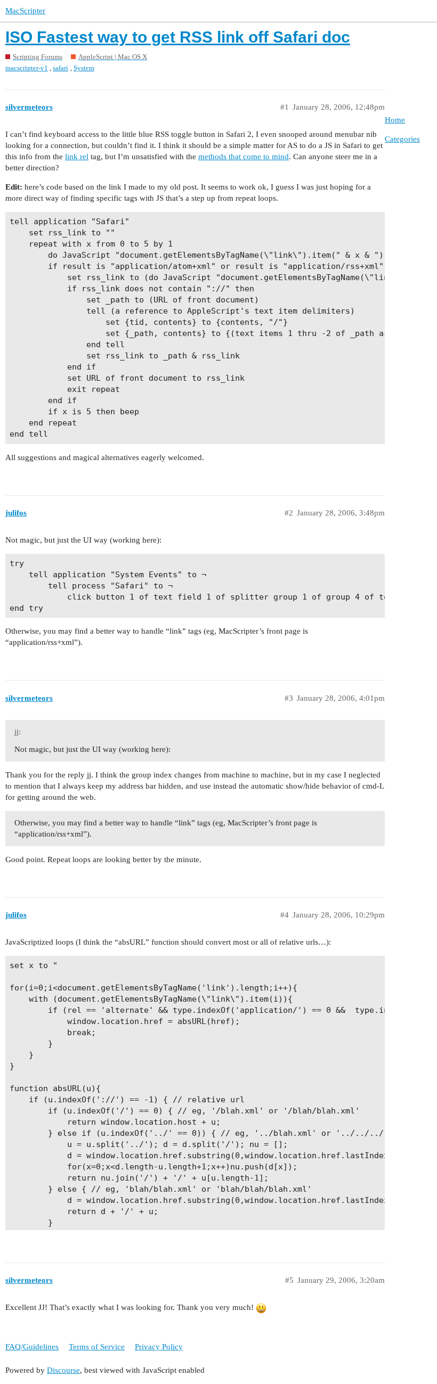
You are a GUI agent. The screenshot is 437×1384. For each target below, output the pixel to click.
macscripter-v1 (26, 68)
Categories (402, 139)
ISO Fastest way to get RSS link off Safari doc (177, 37)
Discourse (63, 1370)
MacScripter (25, 10)
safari (60, 68)
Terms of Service (97, 1346)
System (84, 68)
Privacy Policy (159, 1346)
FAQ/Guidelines (32, 1346)
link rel (76, 156)
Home (395, 120)
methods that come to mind (243, 156)
